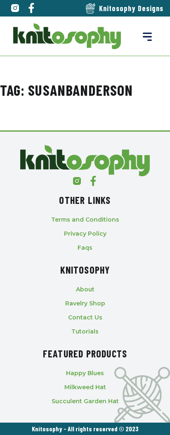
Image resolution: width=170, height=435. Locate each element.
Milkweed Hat (85, 387)
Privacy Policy (85, 233)
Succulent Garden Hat (85, 401)
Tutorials (85, 331)
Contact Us (85, 317)
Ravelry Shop (85, 303)
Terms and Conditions (85, 219)
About (85, 289)
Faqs (85, 247)
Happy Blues (85, 373)
